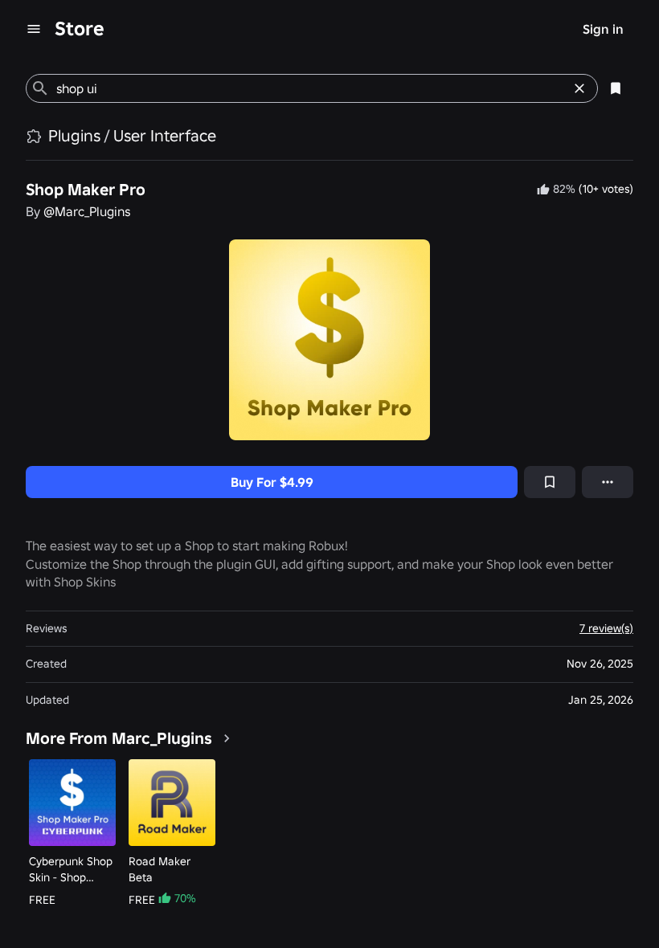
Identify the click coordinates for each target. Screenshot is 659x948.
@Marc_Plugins (86, 211)
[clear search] (579, 88)
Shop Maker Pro (85, 189)
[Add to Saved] (549, 482)
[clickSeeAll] (226, 738)
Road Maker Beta (159, 869)
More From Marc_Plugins (119, 738)
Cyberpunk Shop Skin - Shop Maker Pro (71, 869)
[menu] (33, 28)
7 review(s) (606, 628)
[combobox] (309, 88)
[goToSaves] (615, 88)
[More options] (607, 482)
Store (79, 28)
